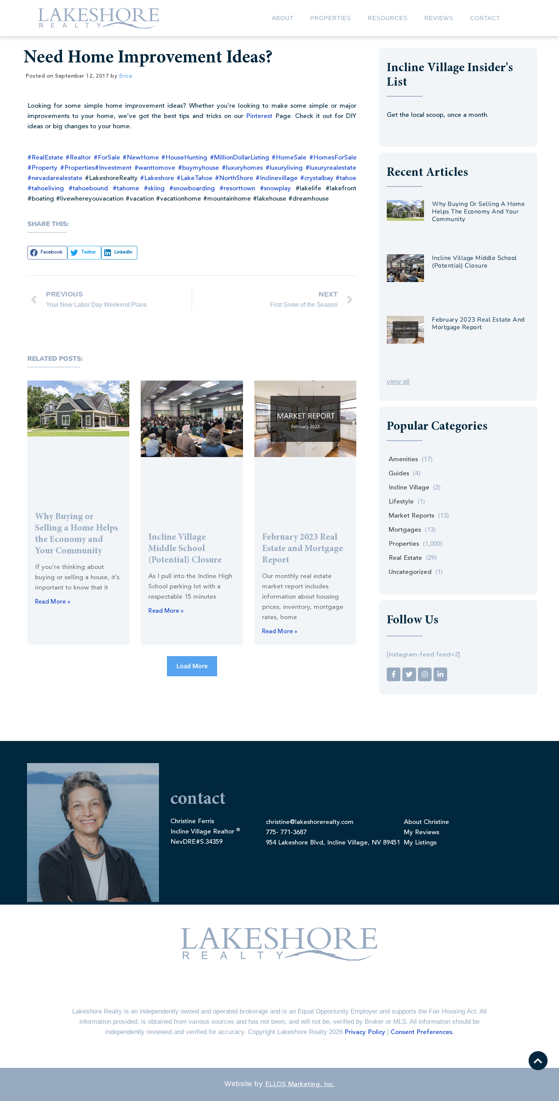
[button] (47, 253)
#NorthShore (234, 178)
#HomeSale (289, 158)
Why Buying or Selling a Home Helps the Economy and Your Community (478, 211)
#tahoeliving (45, 188)
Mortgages (405, 530)
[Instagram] (425, 674)
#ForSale (107, 158)
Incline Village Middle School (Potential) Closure (185, 549)
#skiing (154, 188)
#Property (42, 168)
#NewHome (140, 158)
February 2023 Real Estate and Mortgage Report (302, 549)
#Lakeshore (157, 178)
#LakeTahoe (194, 178)
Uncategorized (410, 572)
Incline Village (409, 487)
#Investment (113, 168)
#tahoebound (88, 188)
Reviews (438, 18)
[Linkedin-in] (440, 674)
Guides (399, 473)
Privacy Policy (365, 1032)
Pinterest (259, 116)
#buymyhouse (198, 168)
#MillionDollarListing (239, 158)
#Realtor (78, 158)
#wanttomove (154, 168)
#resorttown (237, 188)
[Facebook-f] (393, 674)
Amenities (403, 459)
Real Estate (405, 558)
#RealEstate (45, 158)
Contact (485, 18)
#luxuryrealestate (330, 168)
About (283, 18)
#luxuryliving (284, 168)
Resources (388, 18)
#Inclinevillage (277, 178)
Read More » (52, 602)
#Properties (77, 168)
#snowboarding (192, 188)
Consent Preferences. (422, 1032)
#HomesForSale (333, 158)
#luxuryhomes (242, 168)
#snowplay (275, 188)
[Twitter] (409, 674)
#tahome (126, 188)
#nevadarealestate (55, 178)
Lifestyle (401, 502)
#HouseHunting (184, 158)
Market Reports (411, 516)
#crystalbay (316, 178)
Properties (330, 18)
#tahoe (345, 178)
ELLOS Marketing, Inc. (300, 1084)
